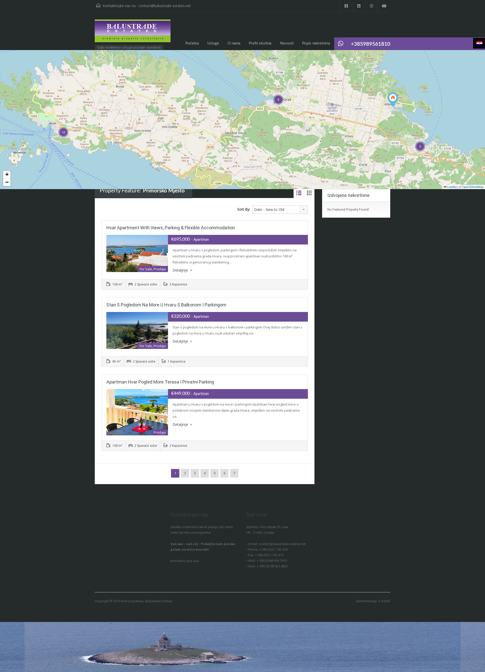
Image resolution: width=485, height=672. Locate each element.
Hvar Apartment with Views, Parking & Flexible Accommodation (170, 227)
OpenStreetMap (473, 187)
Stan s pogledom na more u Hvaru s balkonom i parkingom (166, 304)
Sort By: (243, 209)
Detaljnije (181, 270)
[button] (392, 99)
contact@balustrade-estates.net (164, 5)
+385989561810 (370, 44)
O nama (234, 43)
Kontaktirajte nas (185, 561)
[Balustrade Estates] (133, 33)
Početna (192, 43)
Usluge (213, 43)
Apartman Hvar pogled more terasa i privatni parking (160, 382)
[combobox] (280, 209)
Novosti (287, 43)
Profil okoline (260, 43)
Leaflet (452, 187)
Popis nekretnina (316, 43)
